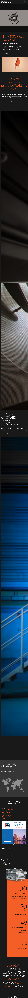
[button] (25, 2)
